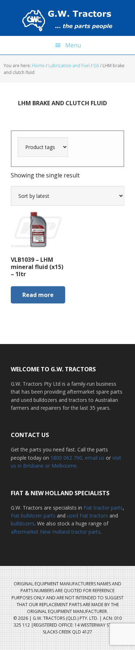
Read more (38, 295)
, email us (94, 457)
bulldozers (23, 523)
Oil (96, 65)
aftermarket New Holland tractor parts (55, 531)
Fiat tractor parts (103, 507)
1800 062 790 (66, 457)
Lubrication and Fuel (69, 65)
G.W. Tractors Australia (67, 18)
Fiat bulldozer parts (33, 515)
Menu (73, 45)
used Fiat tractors (87, 515)
